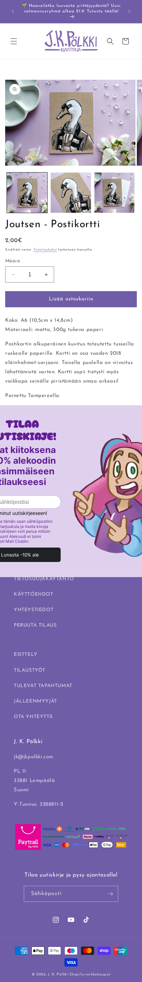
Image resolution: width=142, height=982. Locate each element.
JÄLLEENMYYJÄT (35, 701)
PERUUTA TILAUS (35, 625)
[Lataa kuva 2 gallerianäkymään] (71, 193)
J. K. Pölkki (58, 975)
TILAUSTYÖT (29, 670)
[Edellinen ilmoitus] (12, 11)
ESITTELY (26, 654)
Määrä (12, 261)
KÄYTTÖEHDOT (33, 594)
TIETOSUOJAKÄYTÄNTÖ (44, 579)
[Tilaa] (110, 894)
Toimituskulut (45, 250)
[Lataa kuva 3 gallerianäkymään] (114, 193)
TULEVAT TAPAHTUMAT (43, 685)
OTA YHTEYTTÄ (33, 716)
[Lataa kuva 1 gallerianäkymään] (27, 193)
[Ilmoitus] (129, 11)
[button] (13, 41)
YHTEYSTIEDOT (33, 610)
